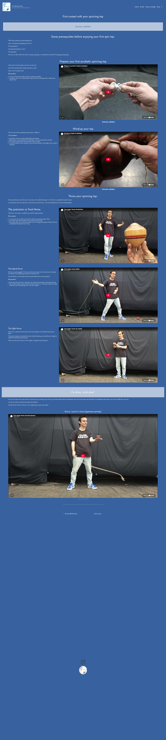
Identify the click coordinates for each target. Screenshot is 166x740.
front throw (14, 46)
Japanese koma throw (63, 55)
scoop (39, 405)
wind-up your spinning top (20, 43)
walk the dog (34, 405)
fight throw (13, 52)
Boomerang (22, 273)
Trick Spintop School (17, 6)
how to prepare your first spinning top (22, 40)
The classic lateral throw (14, 49)
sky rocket (45, 405)
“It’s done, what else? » (34, 55)
